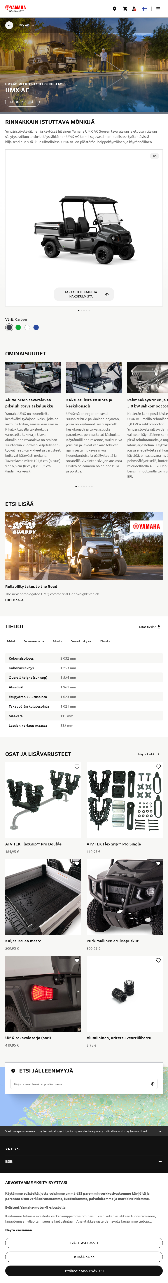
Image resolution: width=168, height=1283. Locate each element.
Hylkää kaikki (84, 1257)
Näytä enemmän (18, 1229)
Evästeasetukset (84, 1243)
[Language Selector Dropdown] (144, 8)
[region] (84, 1228)
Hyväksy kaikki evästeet (84, 1271)
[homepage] (15, 9)
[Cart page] (125, 8)
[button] (158, 8)
